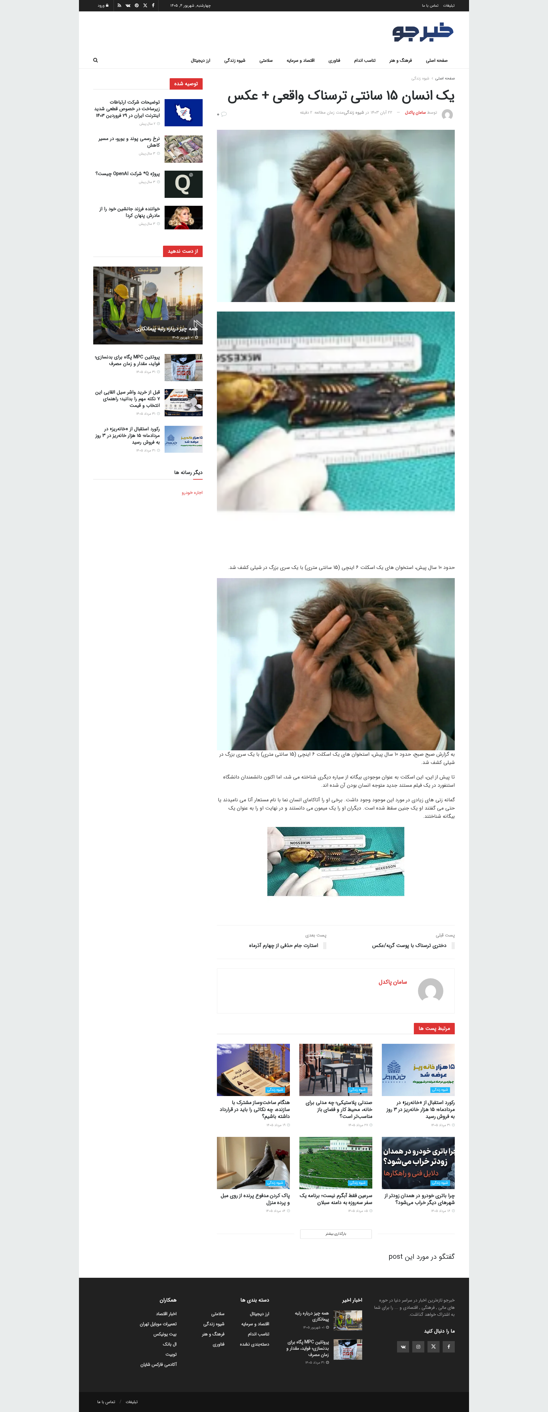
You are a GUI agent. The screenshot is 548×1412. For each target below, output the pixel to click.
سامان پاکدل (415, 112)
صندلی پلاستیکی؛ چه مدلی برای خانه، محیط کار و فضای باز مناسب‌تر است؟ (339, 1110)
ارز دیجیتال (200, 60)
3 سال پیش (147, 153)
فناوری (334, 60)
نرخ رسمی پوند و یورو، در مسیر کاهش (129, 142)
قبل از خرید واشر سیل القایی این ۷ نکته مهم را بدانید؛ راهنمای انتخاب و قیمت (127, 398)
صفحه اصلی (437, 60)
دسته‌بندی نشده (254, 1344)
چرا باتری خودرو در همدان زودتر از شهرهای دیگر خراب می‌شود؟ (420, 1199)
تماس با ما (430, 6)
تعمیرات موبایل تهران (158, 1324)
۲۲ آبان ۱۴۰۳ (381, 112)
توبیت (171, 1354)
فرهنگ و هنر (400, 60)
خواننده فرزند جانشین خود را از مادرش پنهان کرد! (130, 212)
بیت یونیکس (165, 1334)
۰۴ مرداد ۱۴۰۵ (276, 1211)
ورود (102, 6)
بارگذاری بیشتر (336, 1234)
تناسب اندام (364, 60)
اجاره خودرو (192, 492)
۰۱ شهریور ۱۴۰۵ (183, 337)
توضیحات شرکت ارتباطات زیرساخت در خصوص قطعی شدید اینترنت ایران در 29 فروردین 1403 (127, 108)
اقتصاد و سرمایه (301, 60)
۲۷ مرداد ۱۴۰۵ (358, 1125)
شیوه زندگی (234, 60)
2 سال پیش (148, 124)
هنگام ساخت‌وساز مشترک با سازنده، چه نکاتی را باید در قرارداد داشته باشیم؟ (255, 1110)
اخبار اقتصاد (166, 1313)
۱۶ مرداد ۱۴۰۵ (441, 1211)
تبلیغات (449, 6)
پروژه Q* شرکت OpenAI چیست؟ (127, 174)
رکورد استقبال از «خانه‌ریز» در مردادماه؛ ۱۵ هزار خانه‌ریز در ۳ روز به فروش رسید (421, 1110)
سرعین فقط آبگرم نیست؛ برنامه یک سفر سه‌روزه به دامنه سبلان (336, 1199)
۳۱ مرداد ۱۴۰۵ (441, 1125)
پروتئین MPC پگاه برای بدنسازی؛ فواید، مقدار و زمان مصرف (127, 360)
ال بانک (170, 1344)
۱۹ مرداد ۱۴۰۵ (276, 1125)
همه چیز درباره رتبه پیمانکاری (166, 329)
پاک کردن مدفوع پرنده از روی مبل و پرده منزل (255, 1199)
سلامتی (266, 60)
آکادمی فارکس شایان (158, 1364)
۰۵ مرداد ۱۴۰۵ (358, 1211)
